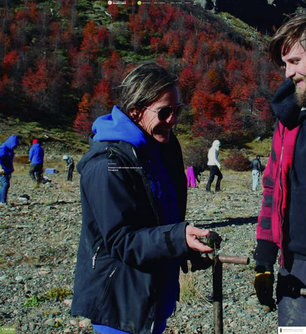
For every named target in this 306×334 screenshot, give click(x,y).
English (187, 3)
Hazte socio (146, 3)
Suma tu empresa (160, 3)
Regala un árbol (176, 3)
